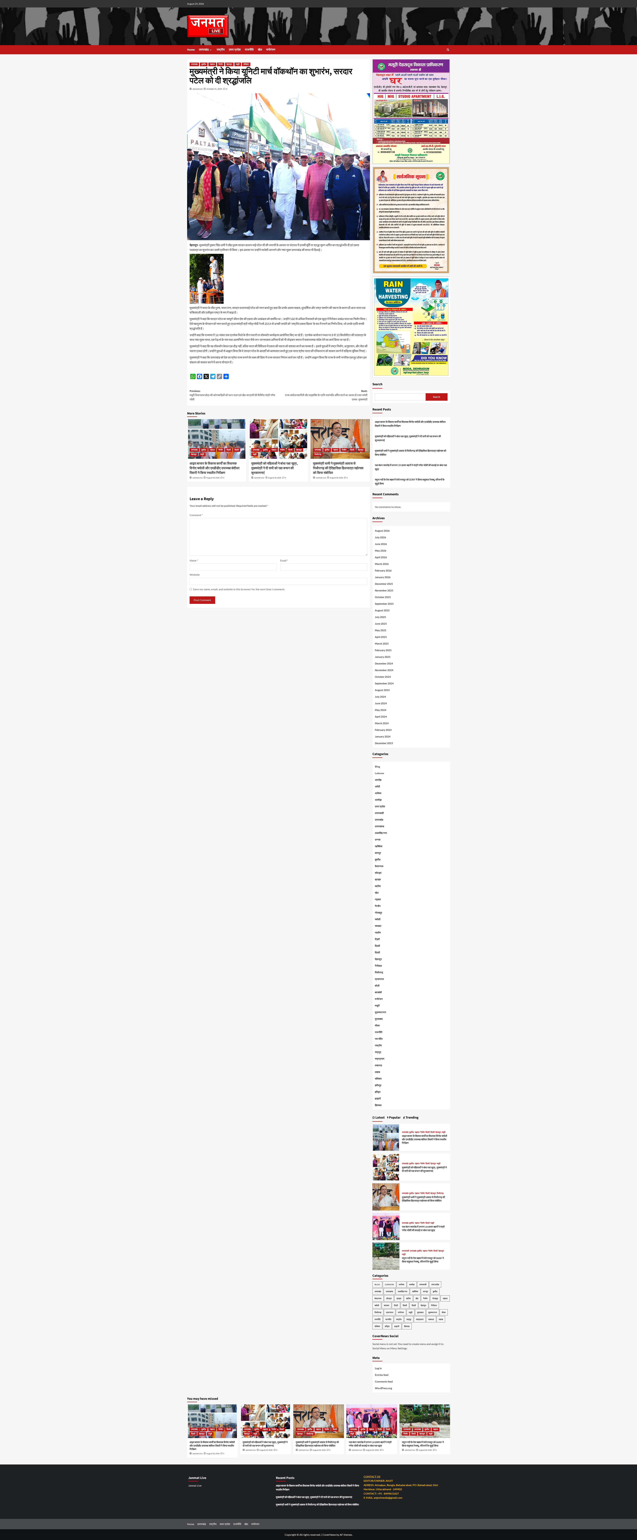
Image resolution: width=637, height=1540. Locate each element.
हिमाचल (378, 1105)
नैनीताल (378, 965)
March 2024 (382, 723)
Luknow (379, 773)
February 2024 (383, 729)
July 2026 (380, 537)
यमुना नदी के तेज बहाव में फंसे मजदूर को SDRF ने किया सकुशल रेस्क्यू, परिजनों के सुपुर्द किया (409, 481)
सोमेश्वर (246, 64)
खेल (260, 50)
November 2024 (384, 670)
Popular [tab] (394, 1117)
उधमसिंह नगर (381, 832)
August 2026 (382, 530)
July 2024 (380, 696)
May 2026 (380, 550)
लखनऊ (378, 1065)
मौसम (377, 1025)
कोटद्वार (378, 872)
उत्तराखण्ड (379, 826)
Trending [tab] (412, 1117)
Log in (378, 1368)
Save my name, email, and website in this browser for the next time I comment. (239, 589)
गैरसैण (220, 64)
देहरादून (229, 64)
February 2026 (383, 570)
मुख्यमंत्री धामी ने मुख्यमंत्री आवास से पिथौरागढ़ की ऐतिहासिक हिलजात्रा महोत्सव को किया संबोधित (338, 468)
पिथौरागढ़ (318, 454)
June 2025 (381, 623)
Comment (196, 515)
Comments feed (384, 1381)
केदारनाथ (379, 866)
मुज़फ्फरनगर (380, 1012)
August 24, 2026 (212, 477)
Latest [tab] (380, 1117)
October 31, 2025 (214, 89)
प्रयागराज (379, 978)
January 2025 (382, 656)
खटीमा (378, 886)
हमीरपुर (378, 1085)
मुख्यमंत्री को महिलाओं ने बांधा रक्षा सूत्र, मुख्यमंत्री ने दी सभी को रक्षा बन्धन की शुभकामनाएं (274, 468)
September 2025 (384, 603)
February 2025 (383, 650)
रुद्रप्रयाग (379, 1058)
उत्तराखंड (204, 50)
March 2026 (382, 563)
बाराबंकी (378, 992)
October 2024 (383, 676)
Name (194, 560)
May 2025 (380, 630)
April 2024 (381, 716)
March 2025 (382, 643)
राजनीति (249, 50)
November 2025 (384, 590)
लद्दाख (377, 1071)
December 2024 (384, 663)
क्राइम (378, 879)
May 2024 (380, 709)
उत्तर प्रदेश (235, 50)
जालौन (378, 932)
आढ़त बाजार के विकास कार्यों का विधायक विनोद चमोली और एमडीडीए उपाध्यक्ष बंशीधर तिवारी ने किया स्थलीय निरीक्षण (215, 468)
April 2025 (381, 636)
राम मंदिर (379, 1038)
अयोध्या (378, 793)
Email (284, 560)
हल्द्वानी (378, 1098)
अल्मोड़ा (378, 799)
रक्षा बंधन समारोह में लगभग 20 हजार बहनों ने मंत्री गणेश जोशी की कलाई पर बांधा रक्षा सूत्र (411, 467)
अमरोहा (378, 779)
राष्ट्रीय (221, 50)
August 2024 (382, 690)
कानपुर (378, 852)
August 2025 (382, 610)
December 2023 (384, 743)
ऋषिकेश (378, 846)
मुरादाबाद (379, 1018)
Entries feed (382, 1374)
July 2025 (380, 616)
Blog (377, 766)
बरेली (377, 985)
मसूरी (238, 64)
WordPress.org (383, 1388)
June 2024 (381, 703)
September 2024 (384, 683)
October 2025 (383, 597)
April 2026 (381, 557)
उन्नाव (377, 839)
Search (377, 384)
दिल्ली (229, 449)
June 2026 (381, 543)
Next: (326, 395)
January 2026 (382, 577)
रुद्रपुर (378, 1052)
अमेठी (377, 786)
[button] (448, 50)
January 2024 (382, 736)
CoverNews (329, 1534)
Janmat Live (197, 89)
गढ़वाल (212, 64)
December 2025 (384, 583)
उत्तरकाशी (379, 812)
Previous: (232, 395)
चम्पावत (378, 925)
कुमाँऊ (203, 64)
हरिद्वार (378, 1091)
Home (191, 50)
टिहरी (377, 939)
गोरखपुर (378, 912)
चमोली (377, 919)
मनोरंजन (270, 50)
